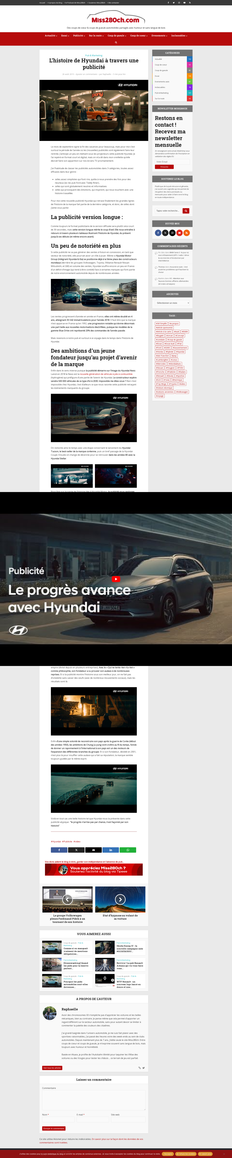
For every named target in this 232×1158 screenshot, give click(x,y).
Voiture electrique (164, 388)
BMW (185, 331)
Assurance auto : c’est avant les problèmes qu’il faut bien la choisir (173, 270)
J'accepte (168, 1154)
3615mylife (162, 323)
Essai (159, 343)
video (183, 384)
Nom (45, 1114)
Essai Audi (170, 343)
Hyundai (180, 351)
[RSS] (186, 233)
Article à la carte (164, 331)
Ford (159, 347)
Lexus (174, 359)
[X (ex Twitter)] (165, 233)
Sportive (180, 376)
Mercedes (161, 364)
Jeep (175, 355)
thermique (177, 380)
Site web (115, 1114)
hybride (170, 351)
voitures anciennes (165, 392)
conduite (161, 339)
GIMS (167, 347)
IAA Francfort (163, 355)
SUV (159, 380)
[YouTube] (179, 233)
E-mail (81, 1114)
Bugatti (160, 335)
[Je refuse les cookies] (224, 1154)
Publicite (172, 372)
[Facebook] (158, 233)
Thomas (161, 267)
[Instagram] (172, 233)
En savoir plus (205, 1154)
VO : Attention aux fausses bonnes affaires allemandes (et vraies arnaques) (173, 281)
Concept (180, 335)
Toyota (173, 384)
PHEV (181, 368)
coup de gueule (175, 339)
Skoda (170, 376)
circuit (170, 335)
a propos (175, 323)
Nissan (160, 368)
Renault (160, 376)
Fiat (180, 343)
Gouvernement (180, 347)
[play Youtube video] (116, 579)
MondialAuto (175, 364)
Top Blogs (161, 384)
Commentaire (49, 1088)
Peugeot (171, 368)
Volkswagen (182, 392)
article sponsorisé (165, 327)
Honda (160, 351)
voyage (160, 396)
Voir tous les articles (52, 1068)
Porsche (160, 372)
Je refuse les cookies (186, 1154)
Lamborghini (162, 359)
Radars (183, 372)
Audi (177, 331)
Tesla (167, 380)
